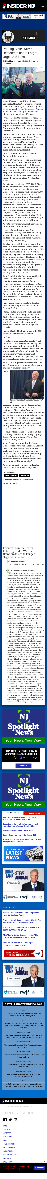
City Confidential (9, 1147)
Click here (7, 480)
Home (5, 1126)
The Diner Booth (9, 1144)
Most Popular (13, 813)
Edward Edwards (9, 1155)
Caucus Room (8, 1151)
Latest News (34, 813)
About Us (6, 1129)
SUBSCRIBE (23, 766)
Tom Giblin (24, 475)
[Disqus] (23, 515)
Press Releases (8, 908)
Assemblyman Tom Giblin (15, 101)
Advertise (7, 1133)
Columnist (7, 63)
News (5, 1140)
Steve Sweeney (11, 475)
